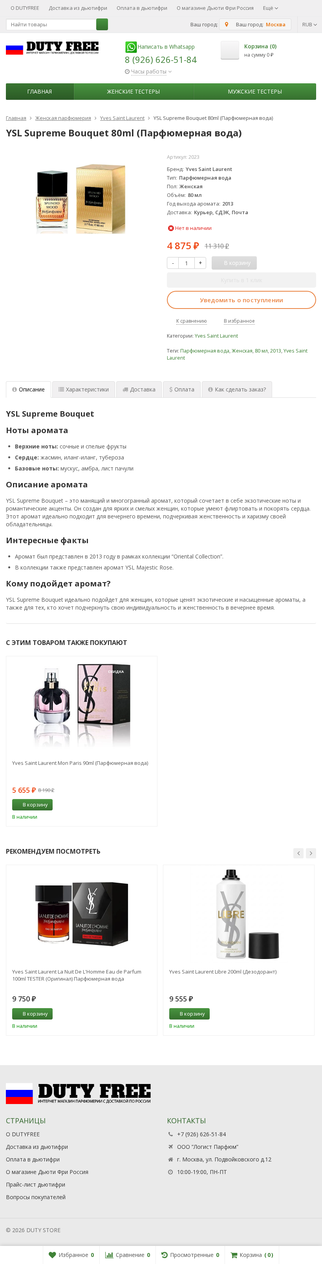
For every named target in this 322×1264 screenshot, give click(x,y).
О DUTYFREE (25, 7)
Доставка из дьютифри (78, 7)
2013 (275, 350)
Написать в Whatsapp (166, 46)
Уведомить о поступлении (242, 300)
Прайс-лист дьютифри (35, 1184)
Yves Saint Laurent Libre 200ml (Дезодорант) (222, 971)
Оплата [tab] (184, 389)
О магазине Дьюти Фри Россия (215, 7)
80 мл (261, 350)
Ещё (268, 7)
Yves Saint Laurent (216, 336)
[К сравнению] (136, 805)
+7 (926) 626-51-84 (201, 1134)
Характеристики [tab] (87, 389)
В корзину (35, 804)
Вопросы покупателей (36, 1197)
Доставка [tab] (143, 389)
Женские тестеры (133, 91)
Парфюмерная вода (204, 350)
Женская (242, 350)
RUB (307, 24)
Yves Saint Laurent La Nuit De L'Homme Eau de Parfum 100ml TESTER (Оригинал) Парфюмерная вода (76, 975)
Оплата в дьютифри (142, 7)
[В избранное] (148, 805)
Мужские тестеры (255, 91)
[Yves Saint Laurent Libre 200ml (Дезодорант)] (239, 914)
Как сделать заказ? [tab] (240, 389)
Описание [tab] (32, 389)
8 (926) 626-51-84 (161, 59)
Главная (39, 91)
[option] (81, 741)
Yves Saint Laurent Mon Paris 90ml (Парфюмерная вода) (80, 762)
